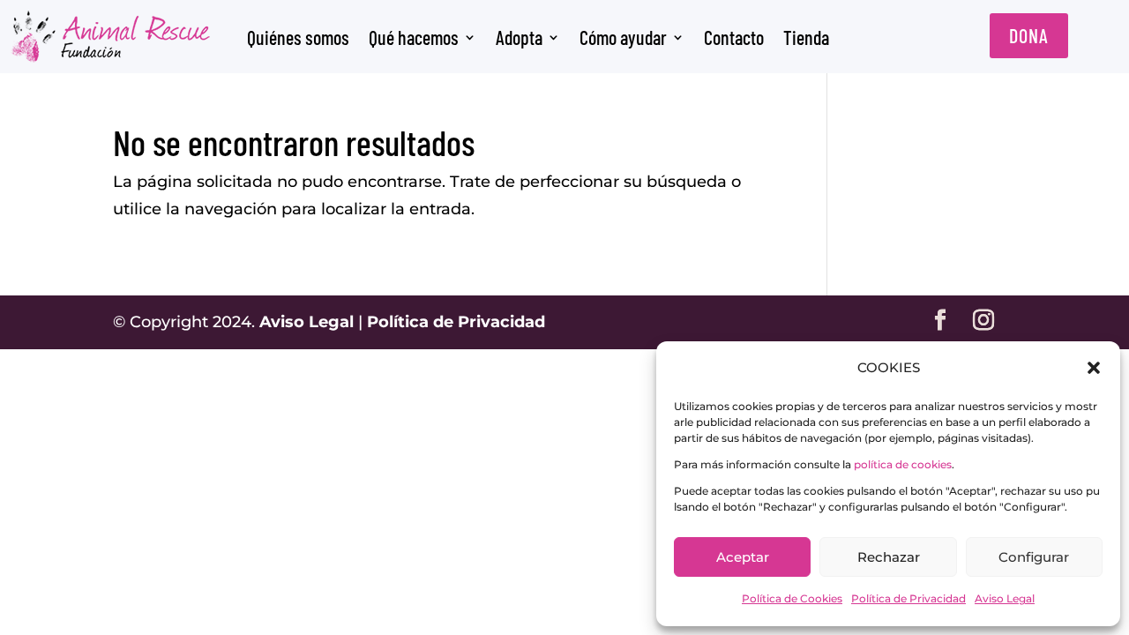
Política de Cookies (792, 598)
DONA (1029, 35)
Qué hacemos (414, 37)
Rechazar (888, 557)
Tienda (806, 37)
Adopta (519, 37)
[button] (1094, 368)
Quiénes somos (298, 37)
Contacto (734, 37)
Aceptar (742, 557)
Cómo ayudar (623, 37)
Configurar (1033, 557)
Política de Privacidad (908, 598)
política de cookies (903, 464)
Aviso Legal (1005, 598)
